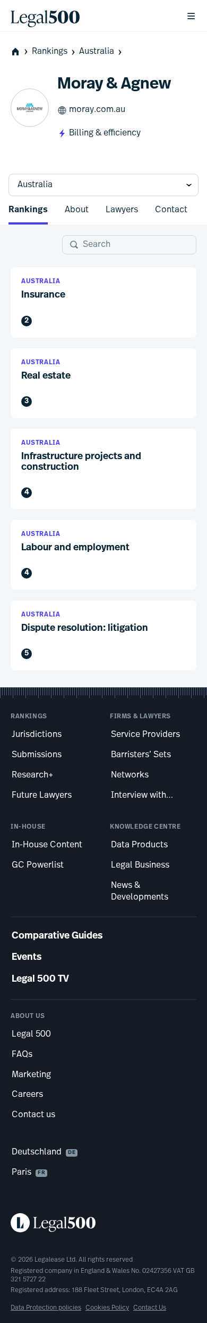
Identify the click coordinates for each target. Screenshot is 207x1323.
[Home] (90, 16)
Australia (96, 51)
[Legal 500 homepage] (103, 1222)
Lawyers (122, 210)
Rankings (49, 51)
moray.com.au (97, 110)
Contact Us (149, 1308)
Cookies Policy (107, 1308)
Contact (171, 210)
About (77, 210)
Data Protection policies (46, 1308)
